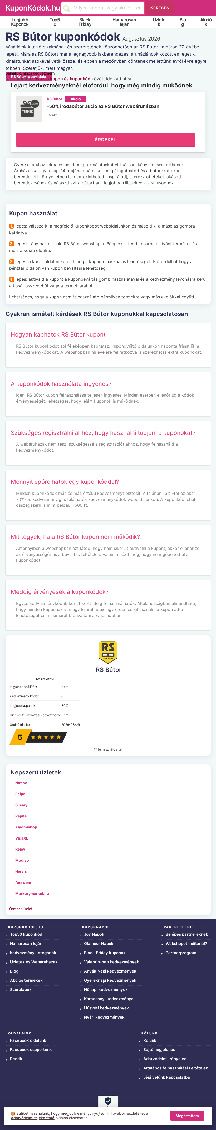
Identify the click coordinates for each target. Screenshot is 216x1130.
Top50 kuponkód (26, 934)
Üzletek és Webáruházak (34, 961)
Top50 (55, 22)
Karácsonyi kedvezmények (110, 998)
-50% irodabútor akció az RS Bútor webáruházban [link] (103, 106)
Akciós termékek (26, 980)
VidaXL (21, 838)
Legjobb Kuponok (20, 22)
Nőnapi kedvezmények (106, 989)
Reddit (16, 1058)
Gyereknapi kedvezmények (110, 980)
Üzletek (159, 22)
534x (53, 115)
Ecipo (20, 794)
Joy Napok (94, 934)
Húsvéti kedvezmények (106, 1007)
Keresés (159, 8)
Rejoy (20, 849)
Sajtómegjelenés (159, 1049)
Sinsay (21, 805)
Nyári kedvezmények (104, 1017)
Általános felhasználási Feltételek (175, 1067)
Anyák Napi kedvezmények (110, 971)
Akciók (206, 22)
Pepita (21, 816)
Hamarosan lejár (124, 22)
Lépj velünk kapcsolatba (166, 1077)
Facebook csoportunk (31, 1049)
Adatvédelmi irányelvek (166, 1058)
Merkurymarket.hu (32, 893)
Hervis (21, 871)
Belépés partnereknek (187, 934)
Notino (21, 783)
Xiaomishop (26, 827)
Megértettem (187, 1115)
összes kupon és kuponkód (62, 78)
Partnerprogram (181, 952)
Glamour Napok (99, 943)
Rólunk (149, 1040)
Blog (183, 22)
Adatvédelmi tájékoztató (33, 1118)
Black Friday (84, 22)
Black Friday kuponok (105, 952)
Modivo (22, 860)
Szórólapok (21, 989)
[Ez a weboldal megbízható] (108, 1105)
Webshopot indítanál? (186, 943)
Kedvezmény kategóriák (33, 952)
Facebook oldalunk (28, 1040)
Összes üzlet (20, 908)
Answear (23, 882)
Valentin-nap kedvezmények (111, 961)
